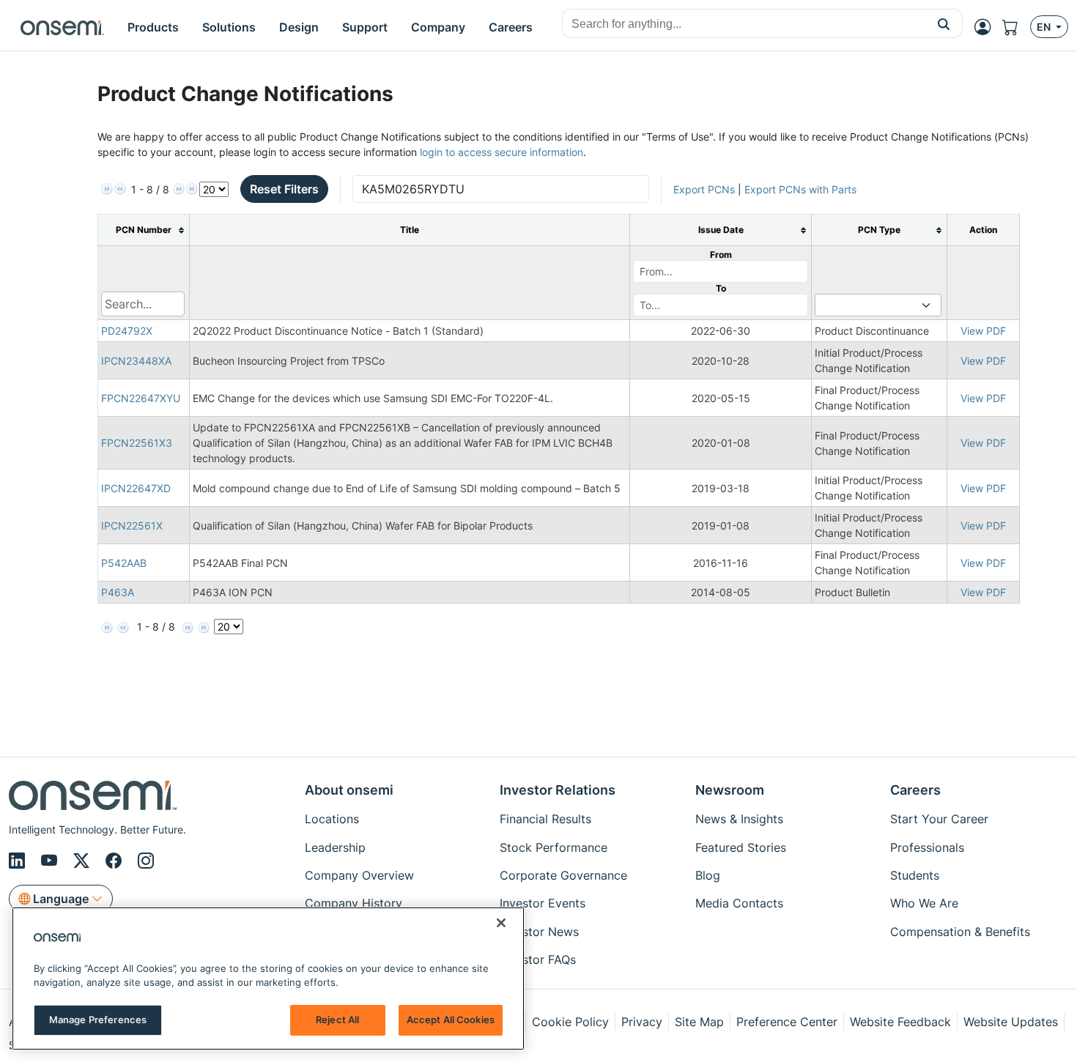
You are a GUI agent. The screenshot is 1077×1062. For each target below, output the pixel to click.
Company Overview (359, 875)
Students (914, 875)
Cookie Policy (570, 1021)
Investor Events (542, 903)
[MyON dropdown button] (986, 27)
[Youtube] (51, 860)
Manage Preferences (98, 1019)
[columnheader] (143, 230)
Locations (332, 819)
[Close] (501, 923)
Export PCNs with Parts (800, 189)
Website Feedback (900, 1021)
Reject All (337, 1019)
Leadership (335, 847)
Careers (915, 790)
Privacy (641, 1021)
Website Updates (1010, 1021)
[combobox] (744, 24)
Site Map (699, 1021)
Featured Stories (740, 847)
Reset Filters (284, 189)
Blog (707, 875)
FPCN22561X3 (136, 443)
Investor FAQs (538, 959)
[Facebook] (116, 860)
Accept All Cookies (451, 1019)
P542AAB (124, 563)
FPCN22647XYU (140, 398)
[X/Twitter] (83, 860)
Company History (353, 903)
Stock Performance (553, 847)
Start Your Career (939, 819)
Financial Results (545, 819)
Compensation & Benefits (960, 931)
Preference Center (786, 1021)
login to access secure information (501, 152)
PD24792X (126, 330)
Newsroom (729, 790)
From (721, 254)
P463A (117, 592)
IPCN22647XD (136, 488)
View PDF (983, 330)
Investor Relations (557, 790)
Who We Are (924, 903)
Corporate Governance (563, 875)
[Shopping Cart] (1016, 27)
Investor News (539, 931)
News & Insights (739, 819)
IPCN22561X (132, 525)
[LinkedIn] (19, 860)
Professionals (927, 847)
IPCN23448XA (136, 360)
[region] (268, 978)
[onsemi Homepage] (62, 27)
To (721, 288)
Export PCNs (704, 189)
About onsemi (349, 790)
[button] (944, 23)
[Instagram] (146, 860)
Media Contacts (739, 903)
